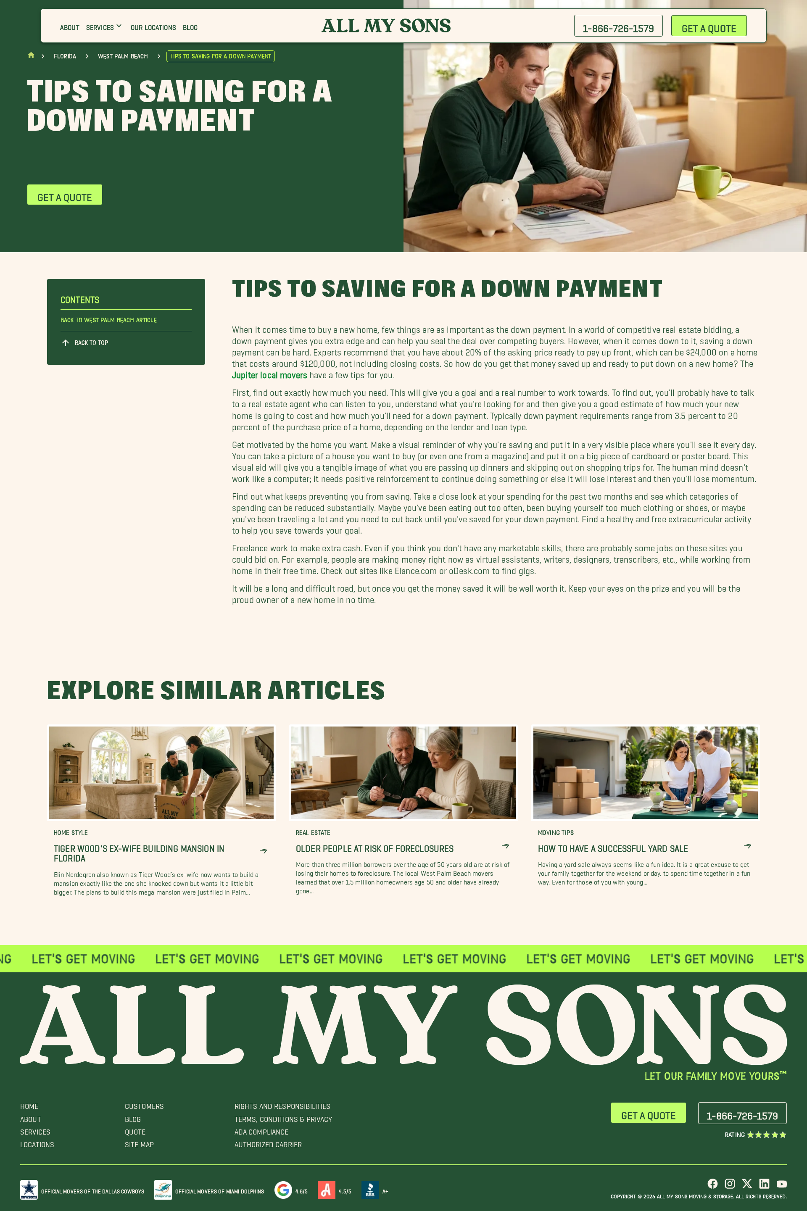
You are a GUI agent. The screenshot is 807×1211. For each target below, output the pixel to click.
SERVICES (35, 1129)
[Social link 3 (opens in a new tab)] (747, 1187)
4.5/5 (345, 1190)
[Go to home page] (31, 57)
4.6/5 (301, 1190)
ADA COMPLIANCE (262, 1129)
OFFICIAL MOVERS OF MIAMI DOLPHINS (219, 1190)
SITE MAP (139, 1142)
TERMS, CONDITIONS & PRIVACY (283, 1117)
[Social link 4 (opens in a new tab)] (764, 1187)
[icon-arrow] (263, 851)
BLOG (133, 1117)
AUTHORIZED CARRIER (268, 1142)
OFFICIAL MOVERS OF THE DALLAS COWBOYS (92, 1190)
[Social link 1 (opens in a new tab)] (712, 1187)
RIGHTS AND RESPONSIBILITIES (283, 1104)
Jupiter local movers (269, 372)
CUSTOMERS (144, 1104)
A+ (385, 1190)
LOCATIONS (37, 1142)
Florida (65, 56)
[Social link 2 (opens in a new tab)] (730, 1187)
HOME (29, 1104)
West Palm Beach (123, 56)
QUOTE (135, 1129)
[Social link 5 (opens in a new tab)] (781, 1187)
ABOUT (30, 1117)
